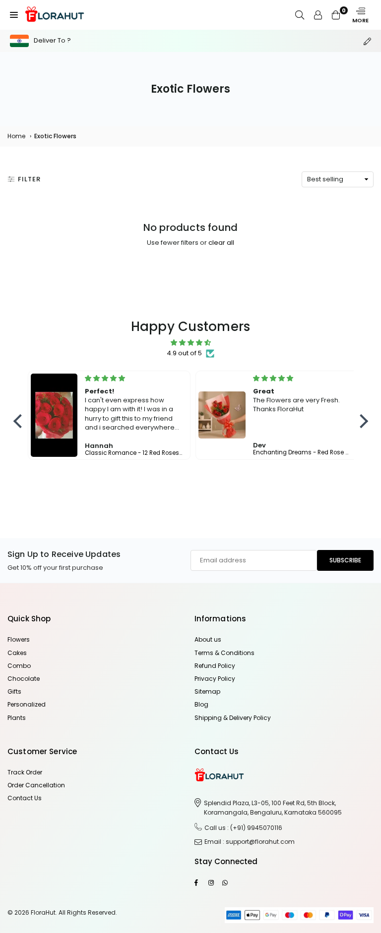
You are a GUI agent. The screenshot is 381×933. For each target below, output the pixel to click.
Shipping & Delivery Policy (232, 717)
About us (207, 639)
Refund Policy (214, 665)
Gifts (14, 691)
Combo (19, 665)
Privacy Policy (214, 678)
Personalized (26, 704)
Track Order (24, 772)
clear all (221, 242)
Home (16, 136)
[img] (191, 342)
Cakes (17, 653)
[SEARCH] (299, 14)
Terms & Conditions (224, 653)
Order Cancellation (36, 785)
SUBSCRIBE (345, 560)
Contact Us (24, 798)
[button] (14, 15)
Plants (16, 717)
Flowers (18, 639)
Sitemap (207, 691)
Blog (201, 704)
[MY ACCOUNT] (318, 14)
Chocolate (23, 678)
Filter (29, 179)
